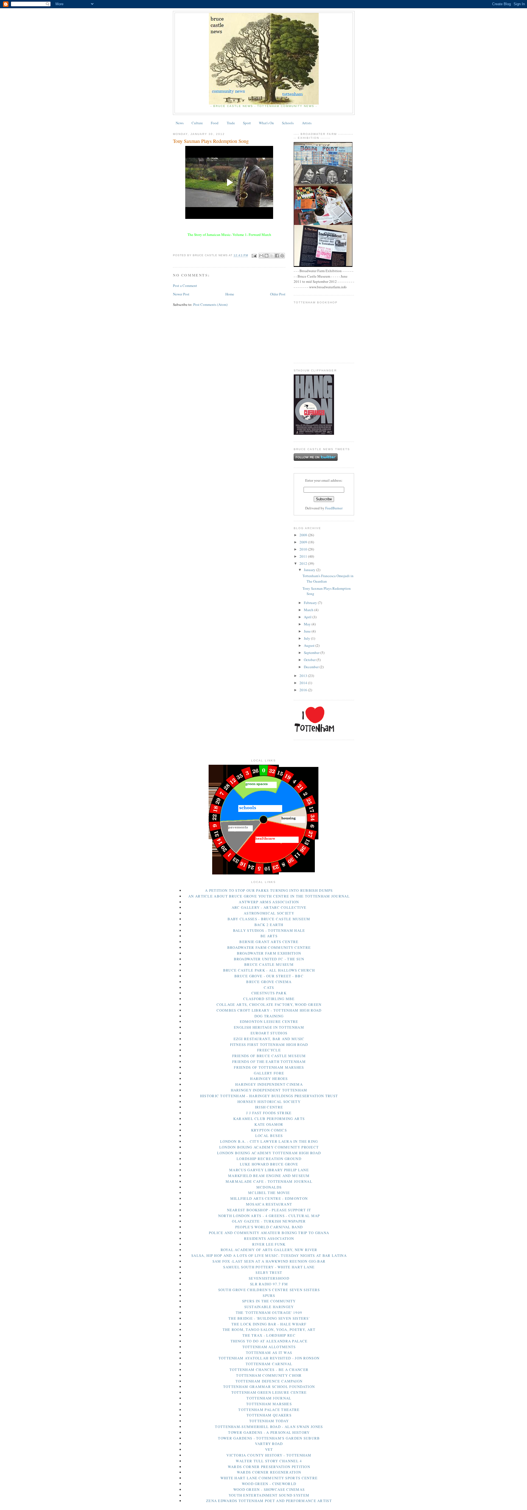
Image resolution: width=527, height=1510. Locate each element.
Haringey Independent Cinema (269, 1084)
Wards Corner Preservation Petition (269, 1466)
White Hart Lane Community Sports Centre (269, 1477)
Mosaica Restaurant (269, 1204)
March (309, 609)
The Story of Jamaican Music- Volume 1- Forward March (229, 234)
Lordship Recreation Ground (269, 1158)
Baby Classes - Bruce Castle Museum (269, 918)
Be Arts (268, 935)
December (311, 666)
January (310, 569)
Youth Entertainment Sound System (269, 1495)
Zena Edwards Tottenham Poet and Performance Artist (269, 1500)
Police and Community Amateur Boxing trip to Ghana (269, 1232)
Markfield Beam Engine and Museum (269, 1175)
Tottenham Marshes (269, 1403)
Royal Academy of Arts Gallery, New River (269, 1249)
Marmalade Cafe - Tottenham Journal (269, 1181)
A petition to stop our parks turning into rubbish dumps (269, 890)
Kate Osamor (268, 1124)
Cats (269, 987)
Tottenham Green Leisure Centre (269, 1392)
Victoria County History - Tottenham (269, 1455)
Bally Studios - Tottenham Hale (269, 930)
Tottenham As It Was (269, 1352)
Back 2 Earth (269, 924)
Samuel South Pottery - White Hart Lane (269, 1267)
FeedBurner (334, 508)
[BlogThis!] (266, 255)
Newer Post (181, 294)
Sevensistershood (269, 1278)
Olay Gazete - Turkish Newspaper (269, 1221)
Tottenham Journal (268, 1398)
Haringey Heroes (269, 1078)
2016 (303, 689)
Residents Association (269, 1238)
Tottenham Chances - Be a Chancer (269, 1369)
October (310, 659)
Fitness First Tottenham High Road (269, 1044)
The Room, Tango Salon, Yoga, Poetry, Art (269, 1329)
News (180, 122)
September (312, 652)
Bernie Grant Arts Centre (268, 941)
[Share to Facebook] (277, 255)
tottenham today (269, 1420)
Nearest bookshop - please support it (269, 1209)
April (308, 616)
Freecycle (269, 1050)
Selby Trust (269, 1272)
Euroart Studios (269, 1033)
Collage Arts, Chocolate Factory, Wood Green (269, 1004)
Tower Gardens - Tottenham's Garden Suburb (269, 1438)
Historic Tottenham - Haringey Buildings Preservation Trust (269, 1095)
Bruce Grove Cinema (268, 981)
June (308, 631)
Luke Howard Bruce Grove (269, 1164)
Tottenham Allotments (269, 1346)
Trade (231, 122)
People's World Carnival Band (269, 1226)
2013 (303, 675)
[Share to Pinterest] (282, 255)
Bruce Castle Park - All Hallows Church (269, 970)
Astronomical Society (269, 913)
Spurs (269, 1295)
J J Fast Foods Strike (268, 1112)
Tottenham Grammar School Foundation (269, 1386)
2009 (303, 542)
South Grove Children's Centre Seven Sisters (269, 1289)
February (311, 602)
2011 (303, 556)
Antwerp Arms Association (269, 901)
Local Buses (269, 1135)
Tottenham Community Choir (269, 1375)
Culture (197, 122)
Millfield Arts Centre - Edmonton (269, 1198)
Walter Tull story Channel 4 (269, 1460)
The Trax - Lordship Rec (269, 1335)
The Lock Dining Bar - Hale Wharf (269, 1324)
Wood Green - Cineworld (269, 1483)
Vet (269, 1449)
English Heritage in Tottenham (269, 1027)
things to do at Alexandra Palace (269, 1341)
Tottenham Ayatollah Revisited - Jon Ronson (269, 1358)
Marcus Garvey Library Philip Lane (269, 1169)
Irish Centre (269, 1107)
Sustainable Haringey (269, 1306)
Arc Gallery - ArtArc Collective (269, 907)
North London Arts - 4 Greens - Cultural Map (269, 1215)
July (307, 638)
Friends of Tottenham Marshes (269, 1067)
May (308, 624)
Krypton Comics (269, 1130)
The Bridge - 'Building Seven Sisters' (269, 1318)
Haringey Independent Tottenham (269, 1090)
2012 (303, 563)
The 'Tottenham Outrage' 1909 (269, 1312)
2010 (303, 549)
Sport (247, 122)
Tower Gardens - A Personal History (269, 1432)
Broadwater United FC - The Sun (269, 958)
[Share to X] (271, 255)
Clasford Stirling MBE (269, 998)
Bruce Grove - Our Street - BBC (269, 975)
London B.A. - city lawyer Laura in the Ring (269, 1141)
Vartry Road (269, 1443)
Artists (307, 122)
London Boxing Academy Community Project (269, 1147)
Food (214, 122)
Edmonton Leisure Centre (269, 1021)
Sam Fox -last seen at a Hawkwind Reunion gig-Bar (269, 1261)
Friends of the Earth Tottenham (269, 1061)
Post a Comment (185, 285)
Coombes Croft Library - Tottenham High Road (269, 1010)
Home (229, 294)
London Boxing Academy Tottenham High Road (269, 1152)
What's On (266, 122)
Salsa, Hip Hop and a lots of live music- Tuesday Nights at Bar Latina (269, 1255)
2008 (303, 534)
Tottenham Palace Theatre (268, 1409)
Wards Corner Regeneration (269, 1472)
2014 (303, 682)
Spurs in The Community (269, 1301)
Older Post (277, 294)
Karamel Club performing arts (269, 1118)
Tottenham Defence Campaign (269, 1381)
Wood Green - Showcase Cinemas (269, 1489)
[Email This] (261, 255)
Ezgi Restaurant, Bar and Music (269, 1038)
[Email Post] (254, 255)
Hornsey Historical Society (269, 1101)
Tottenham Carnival (269, 1363)
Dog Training (269, 1016)
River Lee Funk (268, 1244)
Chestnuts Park (269, 992)
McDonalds (269, 1187)
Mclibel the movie (269, 1192)
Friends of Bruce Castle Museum (269, 1055)
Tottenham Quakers (268, 1415)
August (309, 645)
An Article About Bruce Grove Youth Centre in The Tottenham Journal (269, 896)
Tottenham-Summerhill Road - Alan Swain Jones (269, 1426)
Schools (288, 122)
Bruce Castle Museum (269, 964)
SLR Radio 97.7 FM (269, 1284)
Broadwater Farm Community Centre (269, 947)
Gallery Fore (269, 1073)
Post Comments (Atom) (210, 304)
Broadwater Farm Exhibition (269, 953)
